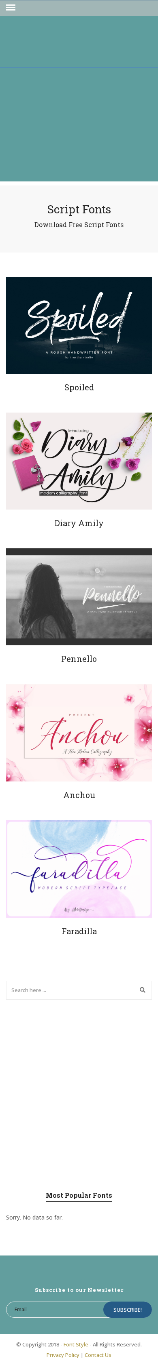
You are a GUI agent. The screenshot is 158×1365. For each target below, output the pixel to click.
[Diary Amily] (79, 461)
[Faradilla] (79, 868)
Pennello (79, 658)
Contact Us (98, 1355)
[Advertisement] (79, 126)
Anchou (79, 795)
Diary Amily (79, 523)
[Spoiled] (79, 325)
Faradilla (79, 931)
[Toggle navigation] (10, 8)
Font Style (76, 1344)
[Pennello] (79, 596)
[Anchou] (79, 733)
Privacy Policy (63, 1355)
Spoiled (79, 387)
